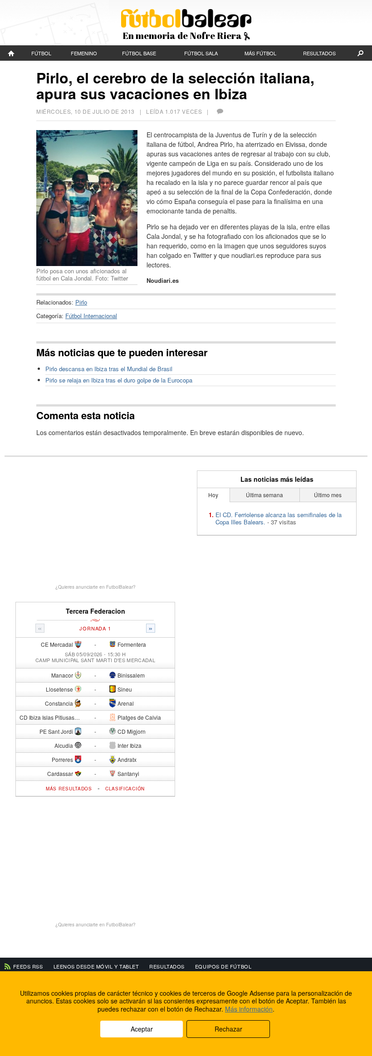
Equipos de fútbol (223, 966)
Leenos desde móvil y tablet (96, 966)
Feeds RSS (28, 966)
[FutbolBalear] (11, 53)
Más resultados (69, 788)
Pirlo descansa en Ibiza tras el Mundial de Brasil (108, 368)
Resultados (319, 53)
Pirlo (81, 302)
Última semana (264, 495)
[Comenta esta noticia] (219, 111)
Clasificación (125, 788)
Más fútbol (260, 53)
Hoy (213, 495)
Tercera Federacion (95, 611)
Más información (249, 1008)
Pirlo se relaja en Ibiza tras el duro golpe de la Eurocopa (118, 380)
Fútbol (41, 53)
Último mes (328, 495)
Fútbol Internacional (91, 315)
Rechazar (228, 1028)
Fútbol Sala (201, 53)
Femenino (84, 53)
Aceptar (142, 1028)
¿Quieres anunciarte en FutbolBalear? (95, 587)
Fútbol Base (139, 53)
